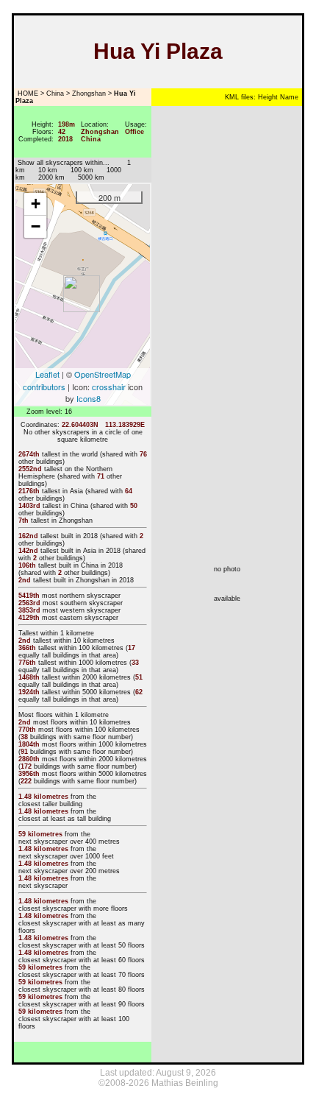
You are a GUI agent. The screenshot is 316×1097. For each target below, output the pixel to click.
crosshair (109, 386)
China (55, 93)
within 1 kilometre (67, 633)
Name (288, 97)
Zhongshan (89, 93)
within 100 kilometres (91, 648)
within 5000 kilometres (96, 692)
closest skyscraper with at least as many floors (81, 927)
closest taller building (50, 804)
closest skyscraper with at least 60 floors (81, 960)
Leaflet (47, 374)
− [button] (35, 226)
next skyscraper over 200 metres (69, 871)
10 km (48, 170)
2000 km (51, 177)
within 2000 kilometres (96, 677)
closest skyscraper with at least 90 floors (81, 1004)
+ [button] (35, 203)
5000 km (91, 177)
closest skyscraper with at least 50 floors (81, 945)
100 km (82, 170)
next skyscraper (43, 885)
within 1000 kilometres (93, 662)
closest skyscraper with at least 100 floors (73, 1022)
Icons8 (88, 398)
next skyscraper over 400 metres (69, 841)
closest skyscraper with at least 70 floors (81, 974)
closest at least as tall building (64, 818)
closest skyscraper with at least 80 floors (81, 989)
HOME (26, 93)
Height (267, 97)
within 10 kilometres (84, 640)
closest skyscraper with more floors (73, 908)
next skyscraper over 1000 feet (66, 856)
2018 (90, 536)
